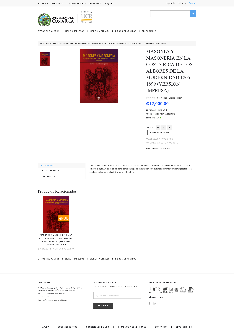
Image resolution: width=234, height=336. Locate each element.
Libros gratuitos (125, 31)
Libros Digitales (100, 31)
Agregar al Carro (160, 132)
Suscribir (103, 305)
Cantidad (150, 127)
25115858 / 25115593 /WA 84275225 (52, 293)
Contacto (161, 327)
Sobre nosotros (67, 327)
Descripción (47, 165)
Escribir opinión (175, 98)
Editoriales (149, 31)
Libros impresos (74, 31)
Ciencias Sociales (53, 44)
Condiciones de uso (97, 327)
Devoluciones (184, 327)
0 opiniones (162, 98)
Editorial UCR (161, 110)
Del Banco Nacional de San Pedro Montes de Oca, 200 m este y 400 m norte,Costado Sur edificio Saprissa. (60, 289)
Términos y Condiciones (132, 327)
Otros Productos (48, 31)
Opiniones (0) (47, 176)
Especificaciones (49, 170)
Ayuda (45, 327)
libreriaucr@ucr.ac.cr (46, 297)
